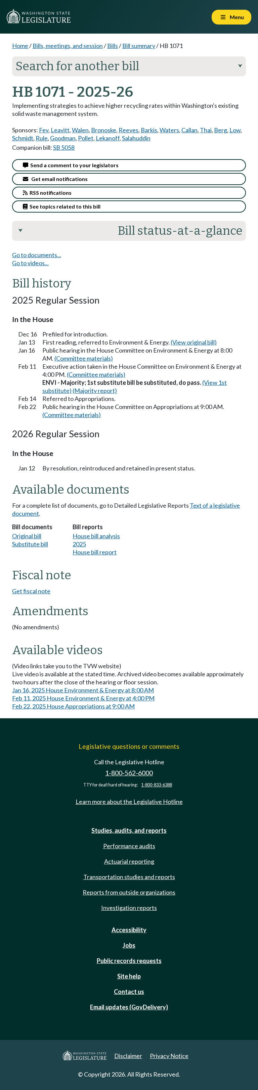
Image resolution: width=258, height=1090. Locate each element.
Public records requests (129, 960)
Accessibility (129, 930)
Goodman (63, 138)
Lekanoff (108, 138)
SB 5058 (64, 147)
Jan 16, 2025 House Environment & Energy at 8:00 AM (83, 690)
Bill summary (138, 45)
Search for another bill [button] (129, 66)
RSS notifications (50, 192)
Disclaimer (128, 1055)
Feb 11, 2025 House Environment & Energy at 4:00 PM (83, 698)
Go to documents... (36, 255)
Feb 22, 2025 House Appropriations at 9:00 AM (73, 706)
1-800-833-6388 (156, 784)
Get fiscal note (31, 591)
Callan (189, 130)
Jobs (129, 945)
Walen (80, 130)
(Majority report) (95, 390)
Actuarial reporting (129, 861)
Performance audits (129, 846)
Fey (43, 130)
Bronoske (103, 130)
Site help (129, 976)
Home (20, 45)
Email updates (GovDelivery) (129, 1007)
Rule (42, 138)
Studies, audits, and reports (129, 830)
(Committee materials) (83, 358)
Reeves (128, 130)
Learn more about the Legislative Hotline (129, 801)
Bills (112, 45)
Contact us (129, 991)
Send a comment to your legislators (73, 165)
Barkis (149, 130)
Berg (220, 130)
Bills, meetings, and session (68, 45)
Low (235, 130)
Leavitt (60, 130)
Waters (169, 130)
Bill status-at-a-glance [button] (130, 231)
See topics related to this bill (64, 206)
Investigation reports (129, 907)
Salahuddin (136, 138)
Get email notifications (58, 179)
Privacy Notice (169, 1055)
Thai (206, 130)
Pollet (85, 138)
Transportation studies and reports (129, 876)
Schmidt (22, 138)
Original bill (26, 536)
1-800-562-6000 (129, 773)
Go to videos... (30, 263)
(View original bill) (194, 342)
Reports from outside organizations (129, 892)
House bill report (95, 552)
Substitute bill (30, 544)
